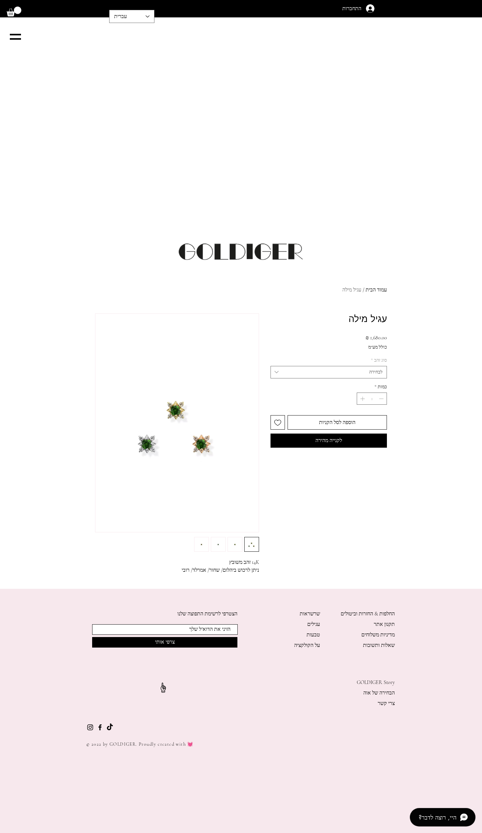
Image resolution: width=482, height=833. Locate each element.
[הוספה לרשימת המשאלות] (278, 422)
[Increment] (362, 398)
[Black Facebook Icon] (100, 727)
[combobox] (329, 372)
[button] (14, 11)
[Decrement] (382, 398)
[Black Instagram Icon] (90, 727)
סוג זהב (379, 360)
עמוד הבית (376, 290)
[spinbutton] (372, 398)
